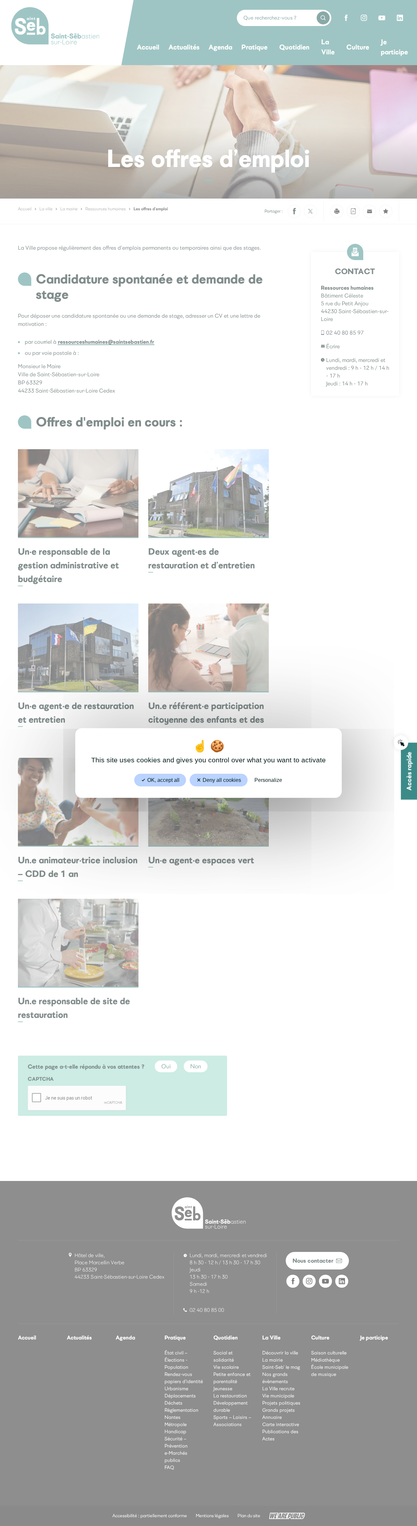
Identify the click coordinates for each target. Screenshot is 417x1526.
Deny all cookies (221, 780)
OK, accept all (163, 780)
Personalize (268, 780)
